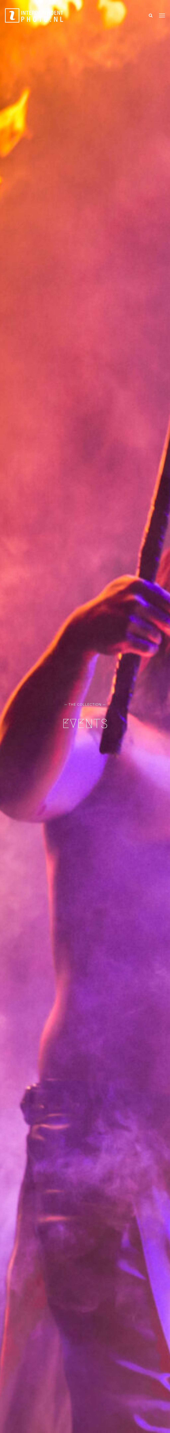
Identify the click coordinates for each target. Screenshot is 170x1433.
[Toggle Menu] (162, 15)
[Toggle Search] (150, 15)
